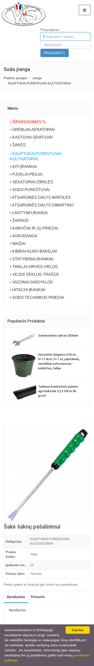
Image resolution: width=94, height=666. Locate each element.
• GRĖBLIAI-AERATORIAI (32, 130)
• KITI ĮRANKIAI (23, 167)
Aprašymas (16, 597)
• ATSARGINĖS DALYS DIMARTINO (42, 205)
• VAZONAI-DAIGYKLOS (31, 282)
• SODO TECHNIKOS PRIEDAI (37, 297)
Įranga (37, 78)
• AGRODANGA (23, 236)
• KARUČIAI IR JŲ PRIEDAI (34, 228)
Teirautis (38, 597)
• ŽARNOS (19, 220)
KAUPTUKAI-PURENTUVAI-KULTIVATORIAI (39, 83)
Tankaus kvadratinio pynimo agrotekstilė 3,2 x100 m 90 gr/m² (58, 391)
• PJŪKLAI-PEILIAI (26, 174)
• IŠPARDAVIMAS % (28, 122)
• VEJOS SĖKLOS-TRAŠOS (34, 274)
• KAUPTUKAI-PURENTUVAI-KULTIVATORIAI (36, 156)
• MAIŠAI (17, 244)
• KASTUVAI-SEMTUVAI (31, 137)
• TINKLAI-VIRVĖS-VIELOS (34, 267)
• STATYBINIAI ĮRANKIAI (31, 259)
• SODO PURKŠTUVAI (30, 190)
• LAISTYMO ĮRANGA (29, 213)
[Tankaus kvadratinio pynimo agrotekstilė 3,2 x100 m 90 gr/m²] (23, 392)
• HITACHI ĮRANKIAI (27, 290)
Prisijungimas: (50, 30)
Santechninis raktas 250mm (58, 335)
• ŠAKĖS (18, 145)
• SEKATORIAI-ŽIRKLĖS (31, 182)
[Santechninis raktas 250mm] (23, 340)
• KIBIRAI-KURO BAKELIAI (33, 251)
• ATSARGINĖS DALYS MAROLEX (40, 197)
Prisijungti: (55, 53)
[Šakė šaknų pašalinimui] (47, 474)
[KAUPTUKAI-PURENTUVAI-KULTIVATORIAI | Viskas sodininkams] (23, 13)
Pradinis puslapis (15, 78)
